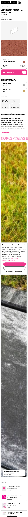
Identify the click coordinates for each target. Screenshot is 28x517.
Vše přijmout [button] (14, 264)
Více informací (14, 258)
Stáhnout (9, 490)
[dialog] (14, 258)
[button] (14, 260)
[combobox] (24, 244)
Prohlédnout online (12, 488)
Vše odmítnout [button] (14, 268)
